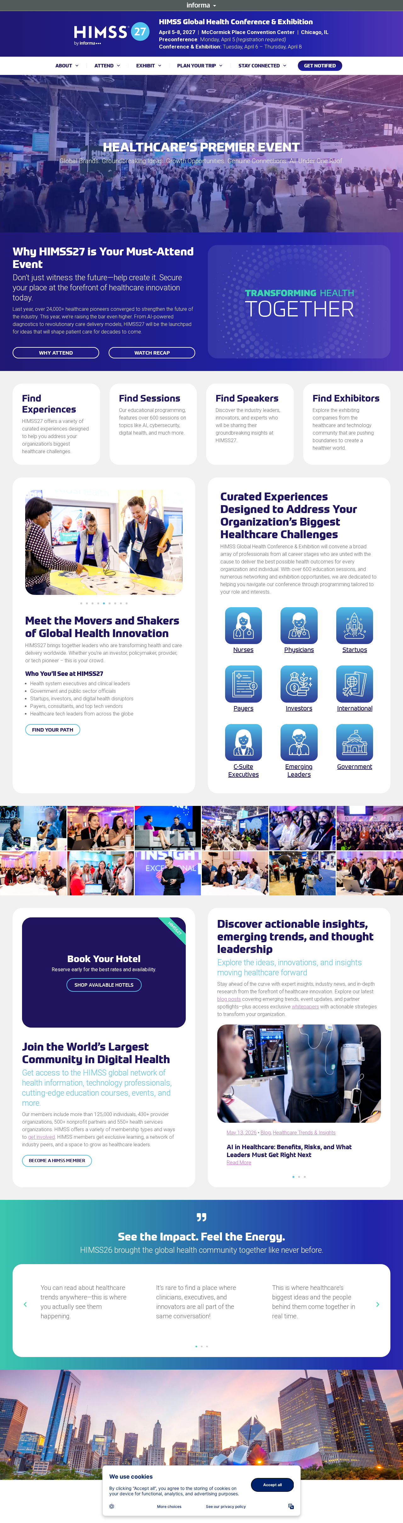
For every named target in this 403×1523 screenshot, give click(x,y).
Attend (104, 65)
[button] (81, 603)
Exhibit (145, 65)
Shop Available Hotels (104, 985)
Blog (266, 1133)
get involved (41, 1137)
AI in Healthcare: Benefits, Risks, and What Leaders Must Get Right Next (289, 1151)
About (63, 65)
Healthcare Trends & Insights (304, 1133)
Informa (201, 5)
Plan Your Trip (196, 65)
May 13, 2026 (242, 1133)
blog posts (229, 999)
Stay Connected (259, 65)
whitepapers (305, 1007)
